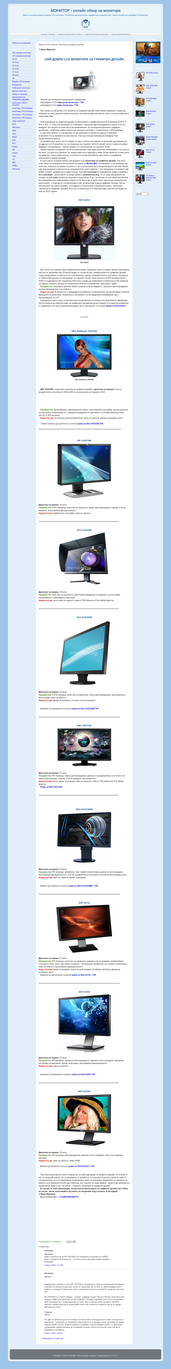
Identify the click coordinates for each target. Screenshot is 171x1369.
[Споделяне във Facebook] (74, 1241)
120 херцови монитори (21, 53)
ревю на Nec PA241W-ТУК (90, 424)
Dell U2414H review (151, 112)
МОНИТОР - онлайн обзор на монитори (85, 10)
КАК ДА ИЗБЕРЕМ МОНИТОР (121, 34)
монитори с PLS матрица (22, 111)
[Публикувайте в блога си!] (69, 1241)
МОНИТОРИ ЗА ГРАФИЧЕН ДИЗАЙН (20, 98)
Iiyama (15, 153)
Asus (14, 134)
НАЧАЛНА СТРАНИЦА (48, 34)
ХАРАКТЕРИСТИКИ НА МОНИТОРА (96, 34)
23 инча (15, 65)
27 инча (15, 72)
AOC (14, 130)
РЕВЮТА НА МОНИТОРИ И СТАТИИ (70, 34)
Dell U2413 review (150, 125)
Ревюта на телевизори (21, 43)
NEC (14, 162)
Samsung (16, 169)
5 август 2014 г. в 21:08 (53, 1265)
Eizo (14, 143)
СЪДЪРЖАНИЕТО (69, 1197)
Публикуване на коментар (52, 1338)
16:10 (14, 59)
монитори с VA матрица (22, 118)
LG (13, 159)
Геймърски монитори (21, 88)
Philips (14, 166)
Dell (13, 140)
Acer (14, 124)
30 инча (15, 75)
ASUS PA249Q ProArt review (152, 138)
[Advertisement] (84, 399)
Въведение (16, 85)
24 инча (15, 69)
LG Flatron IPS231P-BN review (151, 177)
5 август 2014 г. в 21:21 (53, 1333)
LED (14, 156)
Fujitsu (15, 147)
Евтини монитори (19, 91)
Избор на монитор (19, 94)
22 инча (15, 62)
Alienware (16, 127)
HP (13, 150)
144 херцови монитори (21, 56)
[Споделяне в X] (72, 1241)
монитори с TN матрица (22, 115)
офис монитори (18, 121)
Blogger (115, 1356)
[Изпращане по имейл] (67, 1241)
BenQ (14, 137)
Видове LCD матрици (21, 81)
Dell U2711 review (150, 151)
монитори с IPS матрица (22, 108)
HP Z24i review (152, 73)
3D (13, 78)
